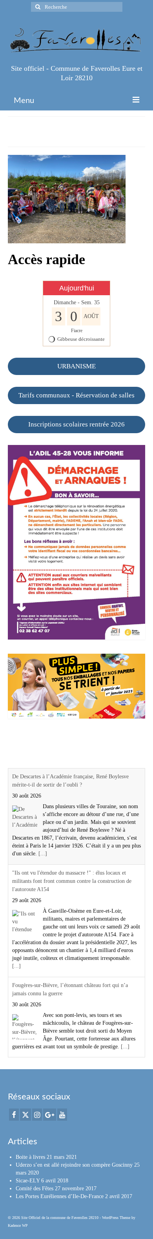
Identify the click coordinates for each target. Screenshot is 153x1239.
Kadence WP (18, 1225)
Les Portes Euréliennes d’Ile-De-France (60, 1196)
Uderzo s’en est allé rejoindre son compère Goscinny (74, 1165)
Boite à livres (30, 1157)
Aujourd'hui (76, 288)
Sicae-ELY (28, 1181)
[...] (42, 854)
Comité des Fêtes (34, 1188)
